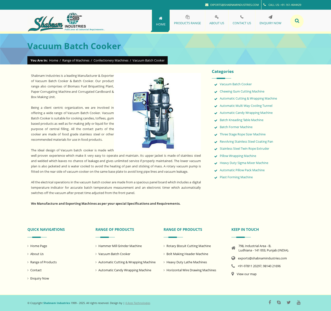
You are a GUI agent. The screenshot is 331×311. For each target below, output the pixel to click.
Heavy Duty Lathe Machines (186, 262)
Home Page (38, 246)
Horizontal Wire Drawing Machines (191, 270)
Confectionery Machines (111, 60)
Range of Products (43, 262)
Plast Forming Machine (236, 177)
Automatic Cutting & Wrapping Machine (248, 98)
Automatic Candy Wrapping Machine (246, 112)
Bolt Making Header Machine (187, 254)
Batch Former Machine (236, 127)
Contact (36, 270)
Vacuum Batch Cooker (236, 84)
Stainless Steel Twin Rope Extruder (244, 148)
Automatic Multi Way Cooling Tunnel (246, 105)
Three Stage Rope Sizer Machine (243, 134)
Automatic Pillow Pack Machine (242, 170)
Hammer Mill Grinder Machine (120, 246)
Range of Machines (75, 60)
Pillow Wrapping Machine (238, 156)
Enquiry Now (39, 278)
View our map (247, 274)
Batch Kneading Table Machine (241, 120)
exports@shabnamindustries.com (234, 5)
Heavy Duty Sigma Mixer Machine (244, 163)
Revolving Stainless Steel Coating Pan (246, 141)
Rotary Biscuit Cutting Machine (188, 246)
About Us (37, 254)
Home (53, 60)
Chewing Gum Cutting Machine (242, 91)
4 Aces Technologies (137, 303)
